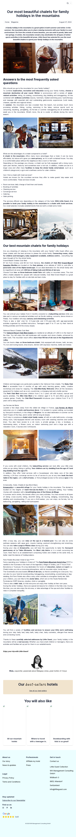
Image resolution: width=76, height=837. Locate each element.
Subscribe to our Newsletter (13, 800)
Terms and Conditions (11, 782)
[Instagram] (3, 808)
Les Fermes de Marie (64, 408)
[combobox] (70, 3)
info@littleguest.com (58, 789)
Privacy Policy (8, 778)
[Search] (67, 3)
